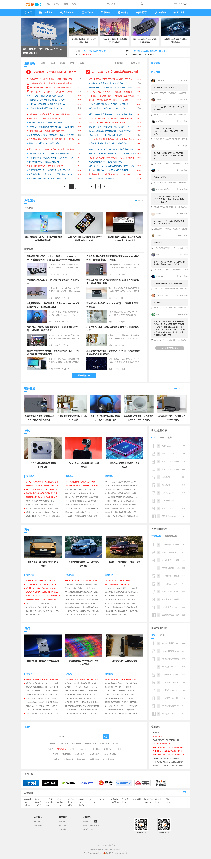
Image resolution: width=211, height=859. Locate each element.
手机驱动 (118, 749)
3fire (157, 314)
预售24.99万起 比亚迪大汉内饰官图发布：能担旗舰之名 (83, 581)
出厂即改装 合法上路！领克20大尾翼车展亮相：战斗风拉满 (84, 603)
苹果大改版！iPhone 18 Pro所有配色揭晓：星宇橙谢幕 (83, 489)
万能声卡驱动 (68, 759)
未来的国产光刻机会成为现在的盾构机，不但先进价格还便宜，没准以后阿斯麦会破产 (169, 155)
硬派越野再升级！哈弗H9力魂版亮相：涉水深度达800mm (110, 87)
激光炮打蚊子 (159, 243)
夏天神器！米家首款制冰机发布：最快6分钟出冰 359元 (83, 702)
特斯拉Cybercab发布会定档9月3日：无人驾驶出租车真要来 (111, 114)
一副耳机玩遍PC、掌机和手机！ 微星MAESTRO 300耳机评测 (125, 691)
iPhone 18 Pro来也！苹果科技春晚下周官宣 (79, 505)
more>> (177, 388)
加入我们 (62, 821)
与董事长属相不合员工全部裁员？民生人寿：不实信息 (49, 170)
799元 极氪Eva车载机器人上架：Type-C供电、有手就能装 (124, 611)
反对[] (185, 80)
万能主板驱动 (61, 749)
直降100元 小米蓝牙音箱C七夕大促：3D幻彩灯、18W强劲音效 (85, 687)
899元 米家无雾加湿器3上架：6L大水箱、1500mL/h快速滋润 (85, 694)
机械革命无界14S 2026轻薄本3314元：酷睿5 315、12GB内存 (46, 706)
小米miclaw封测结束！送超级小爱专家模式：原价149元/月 (45, 508)
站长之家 (71, 799)
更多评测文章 (84, 375)
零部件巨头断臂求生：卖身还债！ (116, 615)
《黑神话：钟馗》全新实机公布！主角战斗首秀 (43, 51)
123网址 (81, 799)
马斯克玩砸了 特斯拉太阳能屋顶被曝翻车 (44, 118)
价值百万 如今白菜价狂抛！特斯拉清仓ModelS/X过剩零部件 (124, 600)
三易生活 (38, 805)
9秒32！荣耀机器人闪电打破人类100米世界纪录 (107, 123)
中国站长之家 (148, 799)
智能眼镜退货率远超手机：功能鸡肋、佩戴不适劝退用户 (123, 702)
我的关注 (135, 63)
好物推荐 (124, 12)
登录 (175, 4)
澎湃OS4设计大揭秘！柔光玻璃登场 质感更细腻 (120, 512)
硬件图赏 (29, 388)
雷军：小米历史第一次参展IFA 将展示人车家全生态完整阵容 (52, 149)
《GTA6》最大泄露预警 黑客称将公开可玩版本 (47, 100)
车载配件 (109, 575)
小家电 (69, 674)
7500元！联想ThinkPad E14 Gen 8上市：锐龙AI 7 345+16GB (46, 691)
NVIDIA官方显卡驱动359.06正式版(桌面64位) (168, 762)
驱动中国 (60, 802)
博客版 (73, 4)
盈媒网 (70, 805)
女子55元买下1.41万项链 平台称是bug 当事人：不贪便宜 (110, 79)
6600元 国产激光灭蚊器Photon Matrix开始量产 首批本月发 (52, 87)
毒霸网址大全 (115, 799)
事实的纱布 (160, 81)
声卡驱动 (57, 759)
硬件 (43, 63)
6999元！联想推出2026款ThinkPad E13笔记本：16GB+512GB (46, 698)
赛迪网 (59, 799)
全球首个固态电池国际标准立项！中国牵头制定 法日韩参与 (84, 611)
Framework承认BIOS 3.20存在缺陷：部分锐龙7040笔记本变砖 (46, 702)
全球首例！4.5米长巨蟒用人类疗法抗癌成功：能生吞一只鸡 (111, 166)
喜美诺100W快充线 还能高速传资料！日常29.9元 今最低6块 (52, 135)
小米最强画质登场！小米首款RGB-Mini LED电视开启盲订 (110, 174)
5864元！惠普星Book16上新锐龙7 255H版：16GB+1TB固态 (46, 694)
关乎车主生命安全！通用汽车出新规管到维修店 (120, 596)
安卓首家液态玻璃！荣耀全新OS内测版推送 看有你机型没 (123, 493)
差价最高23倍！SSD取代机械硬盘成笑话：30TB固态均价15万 (112, 153)
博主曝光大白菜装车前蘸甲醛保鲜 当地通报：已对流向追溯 (51, 127)
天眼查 (48, 805)
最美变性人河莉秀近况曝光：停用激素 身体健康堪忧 (108, 104)
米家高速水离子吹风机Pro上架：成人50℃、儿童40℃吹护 (84, 698)
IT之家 (102, 799)
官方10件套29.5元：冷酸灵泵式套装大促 (44, 162)
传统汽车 (30, 575)
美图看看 (38, 802)
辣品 (25, 802)
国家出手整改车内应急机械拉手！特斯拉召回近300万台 (83, 600)
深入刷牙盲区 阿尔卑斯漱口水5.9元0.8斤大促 (106, 83)
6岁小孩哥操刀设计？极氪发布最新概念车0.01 (46, 131)
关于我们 (37, 821)
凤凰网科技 (28, 799)
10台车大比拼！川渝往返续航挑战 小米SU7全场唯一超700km (112, 139)
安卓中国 (92, 802)
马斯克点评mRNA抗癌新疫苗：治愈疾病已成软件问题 (49, 114)
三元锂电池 (156, 536)
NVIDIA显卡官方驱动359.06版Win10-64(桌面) (168, 766)
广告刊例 (62, 829)
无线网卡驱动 (84, 749)
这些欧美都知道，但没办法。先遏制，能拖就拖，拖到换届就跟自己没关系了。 (169, 263)
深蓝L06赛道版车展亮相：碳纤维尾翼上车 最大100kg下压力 (85, 607)
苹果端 (65, 4)
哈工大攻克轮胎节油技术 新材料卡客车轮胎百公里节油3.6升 (124, 607)
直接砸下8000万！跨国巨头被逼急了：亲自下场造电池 (122, 588)
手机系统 (109, 476)
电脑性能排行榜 (159, 628)
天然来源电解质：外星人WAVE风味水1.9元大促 (107, 108)
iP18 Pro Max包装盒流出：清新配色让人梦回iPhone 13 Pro (84, 486)
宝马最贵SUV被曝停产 (33, 615)
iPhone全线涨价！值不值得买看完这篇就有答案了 (81, 501)
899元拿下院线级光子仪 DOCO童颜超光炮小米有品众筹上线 (85, 710)
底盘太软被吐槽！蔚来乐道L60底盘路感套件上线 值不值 (123, 592)
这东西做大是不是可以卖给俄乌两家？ (168, 283)
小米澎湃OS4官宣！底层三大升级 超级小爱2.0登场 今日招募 (124, 516)
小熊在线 (49, 799)
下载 (27, 727)
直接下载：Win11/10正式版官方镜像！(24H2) (149, 51)
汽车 (72, 63)
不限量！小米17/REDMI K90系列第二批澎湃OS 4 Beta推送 (45, 512)
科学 (62, 63)
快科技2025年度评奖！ (91, 54)
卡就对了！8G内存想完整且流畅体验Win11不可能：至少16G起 (125, 486)
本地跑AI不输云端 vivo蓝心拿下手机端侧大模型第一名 (109, 127)
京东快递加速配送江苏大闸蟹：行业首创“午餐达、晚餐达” (51, 174)
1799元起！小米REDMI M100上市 (54, 72)
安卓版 (56, 4)
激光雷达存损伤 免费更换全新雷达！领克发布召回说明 (83, 596)
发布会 (107, 12)
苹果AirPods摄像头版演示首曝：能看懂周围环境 (120, 710)
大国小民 (159, 276)
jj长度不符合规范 (162, 189)
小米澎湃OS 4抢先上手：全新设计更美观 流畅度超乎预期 (123, 501)
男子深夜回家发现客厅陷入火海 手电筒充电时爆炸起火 (83, 713)
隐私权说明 (38, 825)
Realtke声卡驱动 (108, 759)
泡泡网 (37, 799)
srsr (157, 255)
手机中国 (168, 799)
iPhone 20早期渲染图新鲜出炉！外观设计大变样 (81, 516)
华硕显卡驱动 (104, 744)
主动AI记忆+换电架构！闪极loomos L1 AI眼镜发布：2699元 (124, 706)
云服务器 (27, 805)
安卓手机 (30, 476)
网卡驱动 (73, 749)
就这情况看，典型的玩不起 (164, 88)
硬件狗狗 (143, 12)
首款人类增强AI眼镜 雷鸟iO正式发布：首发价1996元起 (122, 683)
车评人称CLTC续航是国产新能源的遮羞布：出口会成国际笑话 (85, 592)
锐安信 (59, 805)
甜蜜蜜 (158, 100)
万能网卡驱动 (66, 754)
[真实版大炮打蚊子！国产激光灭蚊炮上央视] (83, 27)
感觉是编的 (158, 302)
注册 (180, 4)
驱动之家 (180, 12)
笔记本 (29, 674)
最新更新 (29, 63)
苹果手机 (70, 476)
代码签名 (81, 805)
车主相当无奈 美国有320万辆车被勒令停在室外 (41, 607)
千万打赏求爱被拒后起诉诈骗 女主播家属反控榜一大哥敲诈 (51, 139)
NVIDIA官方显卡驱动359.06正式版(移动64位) (168, 758)
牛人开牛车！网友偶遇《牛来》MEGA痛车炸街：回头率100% (85, 615)
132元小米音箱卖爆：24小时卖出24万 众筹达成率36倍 (83, 679)
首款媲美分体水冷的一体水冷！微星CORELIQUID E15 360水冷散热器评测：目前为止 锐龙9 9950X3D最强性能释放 (53, 259)
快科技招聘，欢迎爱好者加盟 (143, 54)
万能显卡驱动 (63, 744)
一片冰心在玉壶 (162, 295)
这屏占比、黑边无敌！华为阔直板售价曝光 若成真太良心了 (45, 493)
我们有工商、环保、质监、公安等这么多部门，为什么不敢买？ (169, 222)
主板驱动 (50, 749)
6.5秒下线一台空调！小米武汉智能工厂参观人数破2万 (109, 143)
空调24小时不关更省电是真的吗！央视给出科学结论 (82, 706)
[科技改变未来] (32, 4)
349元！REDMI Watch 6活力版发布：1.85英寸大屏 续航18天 (125, 694)
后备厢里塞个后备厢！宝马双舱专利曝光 (44, 143)
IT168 (135, 802)
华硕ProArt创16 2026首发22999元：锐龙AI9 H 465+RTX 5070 (46, 687)
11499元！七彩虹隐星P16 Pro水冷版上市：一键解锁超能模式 (46, 710)
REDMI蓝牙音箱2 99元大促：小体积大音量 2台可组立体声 (84, 691)
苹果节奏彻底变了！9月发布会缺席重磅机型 (79, 493)
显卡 (162, 635)
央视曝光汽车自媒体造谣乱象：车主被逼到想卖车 (42, 600)
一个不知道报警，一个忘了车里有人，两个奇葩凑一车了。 (169, 108)
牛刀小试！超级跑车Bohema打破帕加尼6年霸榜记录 (108, 170)
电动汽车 (70, 575)
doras (158, 170)
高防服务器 (115, 802)
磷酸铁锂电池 (171, 536)
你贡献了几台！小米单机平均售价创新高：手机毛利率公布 (52, 79)
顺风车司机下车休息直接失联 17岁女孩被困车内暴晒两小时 (52, 92)
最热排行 (118, 63)
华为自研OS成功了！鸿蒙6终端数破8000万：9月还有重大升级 (125, 482)
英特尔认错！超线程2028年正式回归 (43, 661)
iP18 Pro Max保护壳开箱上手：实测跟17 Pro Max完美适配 (84, 508)
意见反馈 (62, 825)
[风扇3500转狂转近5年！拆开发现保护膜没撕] (145, 27)
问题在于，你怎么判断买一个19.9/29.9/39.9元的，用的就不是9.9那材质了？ (169, 131)
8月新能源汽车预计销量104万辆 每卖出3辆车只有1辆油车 (110, 118)
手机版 (47, 4)
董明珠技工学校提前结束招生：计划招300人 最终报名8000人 (112, 100)
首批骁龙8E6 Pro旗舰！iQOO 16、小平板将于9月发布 (43, 489)
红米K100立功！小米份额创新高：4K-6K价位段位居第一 (44, 516)
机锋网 (168, 802)
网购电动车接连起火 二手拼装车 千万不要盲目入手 (48, 123)
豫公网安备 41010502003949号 (116, 853)
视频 (170, 438)
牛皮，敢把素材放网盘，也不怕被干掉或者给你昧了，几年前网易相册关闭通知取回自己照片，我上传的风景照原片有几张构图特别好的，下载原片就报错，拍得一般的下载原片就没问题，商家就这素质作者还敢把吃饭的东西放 (169, 328)
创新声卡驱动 (94, 759)
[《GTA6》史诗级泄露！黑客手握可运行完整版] (114, 27)
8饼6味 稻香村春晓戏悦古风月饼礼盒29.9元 (45, 108)
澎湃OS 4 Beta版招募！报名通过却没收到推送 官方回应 (123, 505)
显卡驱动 (52, 744)
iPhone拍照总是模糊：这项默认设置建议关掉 (46, 96)
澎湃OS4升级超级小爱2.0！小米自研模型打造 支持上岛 (123, 508)
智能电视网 (49, 802)
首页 (30, 12)
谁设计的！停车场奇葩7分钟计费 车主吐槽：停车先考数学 (45, 611)
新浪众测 (158, 799)
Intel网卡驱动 (79, 754)
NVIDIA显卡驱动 (90, 744)
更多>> (186, 792)
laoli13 (158, 214)
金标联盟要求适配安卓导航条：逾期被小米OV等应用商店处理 (46, 497)
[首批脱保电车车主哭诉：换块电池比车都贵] (175, 27)
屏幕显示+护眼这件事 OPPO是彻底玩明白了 (40, 501)
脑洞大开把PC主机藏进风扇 (124, 661)
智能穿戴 (109, 674)
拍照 (162, 438)
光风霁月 (159, 121)
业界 (82, 63)
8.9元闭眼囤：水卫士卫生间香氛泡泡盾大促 (105, 135)
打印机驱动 (96, 749)
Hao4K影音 (147, 802)
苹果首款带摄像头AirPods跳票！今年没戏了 (119, 698)
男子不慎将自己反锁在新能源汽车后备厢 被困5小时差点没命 (85, 584)
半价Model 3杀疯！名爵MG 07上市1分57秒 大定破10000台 (84, 588)
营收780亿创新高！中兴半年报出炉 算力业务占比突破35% (111, 149)
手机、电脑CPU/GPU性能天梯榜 (94, 51)
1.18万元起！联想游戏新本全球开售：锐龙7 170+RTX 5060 (45, 713)
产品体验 (67, 12)
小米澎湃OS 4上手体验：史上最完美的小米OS (120, 489)
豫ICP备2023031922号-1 (92, 853)
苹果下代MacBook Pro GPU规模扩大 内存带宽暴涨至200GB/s (46, 679)
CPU (153, 438)
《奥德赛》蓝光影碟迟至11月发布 (101, 178)
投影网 (124, 802)
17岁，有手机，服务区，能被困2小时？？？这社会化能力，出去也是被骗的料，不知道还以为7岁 (169, 199)
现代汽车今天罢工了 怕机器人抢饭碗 (38, 603)
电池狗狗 (162, 12)
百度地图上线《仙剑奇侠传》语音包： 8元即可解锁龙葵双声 (52, 158)
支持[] (180, 80)
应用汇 (92, 799)
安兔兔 (70, 802)
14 (68, 369)
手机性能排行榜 (159, 430)
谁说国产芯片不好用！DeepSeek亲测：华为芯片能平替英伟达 (112, 158)
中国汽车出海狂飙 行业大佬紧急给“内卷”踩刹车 (47, 104)
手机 (53, 63)
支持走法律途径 (160, 177)
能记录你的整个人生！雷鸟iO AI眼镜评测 (118, 687)
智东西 (81, 802)
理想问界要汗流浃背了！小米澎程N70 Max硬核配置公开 (51, 83)
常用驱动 (156, 733)
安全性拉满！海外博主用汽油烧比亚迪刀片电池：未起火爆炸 (124, 603)
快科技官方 (94, 825)
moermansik (160, 146)
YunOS (102, 802)
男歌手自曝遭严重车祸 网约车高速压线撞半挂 (46, 166)
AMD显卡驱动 (76, 744)
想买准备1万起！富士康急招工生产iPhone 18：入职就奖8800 (85, 512)
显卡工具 (116, 744)
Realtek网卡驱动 (93, 754)
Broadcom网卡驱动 (109, 754)
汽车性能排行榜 (159, 529)
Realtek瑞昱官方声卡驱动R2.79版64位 (166, 740)
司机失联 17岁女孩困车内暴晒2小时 (115, 72)
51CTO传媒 (137, 799)
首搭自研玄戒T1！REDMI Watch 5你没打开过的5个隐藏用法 (124, 713)
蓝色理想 (125, 799)
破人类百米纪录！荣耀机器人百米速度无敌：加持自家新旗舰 (113, 92)
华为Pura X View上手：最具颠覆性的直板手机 (41, 505)
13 (68, 298)
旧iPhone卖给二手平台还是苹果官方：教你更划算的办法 (83, 497)
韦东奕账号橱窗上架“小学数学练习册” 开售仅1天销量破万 (110, 131)
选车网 (157, 802)
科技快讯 (46, 12)
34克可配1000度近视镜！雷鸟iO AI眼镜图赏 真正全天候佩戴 (111, 96)
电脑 (27, 628)
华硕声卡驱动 (81, 759)
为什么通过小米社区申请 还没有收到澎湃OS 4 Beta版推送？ (124, 497)
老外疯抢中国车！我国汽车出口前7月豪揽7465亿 (47, 178)
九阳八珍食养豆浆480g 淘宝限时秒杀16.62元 (106, 162)
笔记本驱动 (107, 749)
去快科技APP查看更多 (169, 348)
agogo (158, 235)
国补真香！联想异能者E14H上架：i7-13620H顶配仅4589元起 (46, 683)
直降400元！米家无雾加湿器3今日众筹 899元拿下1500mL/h (85, 683)
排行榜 (88, 12)
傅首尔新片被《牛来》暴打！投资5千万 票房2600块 (49, 153)
